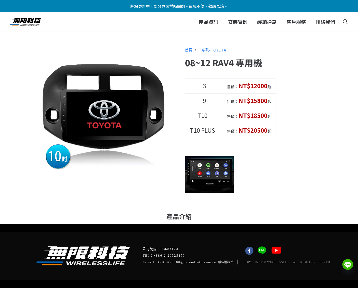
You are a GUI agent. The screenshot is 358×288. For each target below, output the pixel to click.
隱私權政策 (226, 262)
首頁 (189, 50)
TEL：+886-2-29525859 (164, 255)
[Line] (347, 264)
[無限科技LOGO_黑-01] (25, 22)
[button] (221, 22)
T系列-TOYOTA (212, 50)
